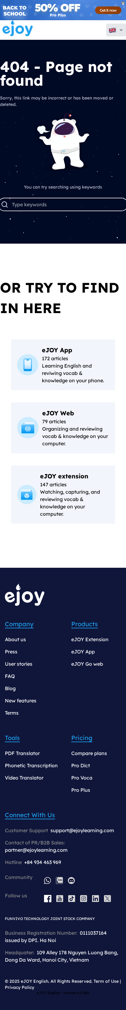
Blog (10, 688)
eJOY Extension (90, 639)
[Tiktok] (71, 898)
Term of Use (106, 981)
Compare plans (89, 753)
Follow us (16, 895)
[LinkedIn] (95, 898)
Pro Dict (80, 765)
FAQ (10, 676)
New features (20, 701)
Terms (12, 713)
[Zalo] (59, 880)
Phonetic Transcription (31, 765)
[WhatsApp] (47, 880)
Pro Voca (81, 778)
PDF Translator (22, 753)
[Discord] (71, 880)
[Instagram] (83, 898)
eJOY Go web (87, 664)
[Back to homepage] (17, 30)
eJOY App (83, 652)
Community (18, 877)
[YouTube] (59, 898)
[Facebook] (47, 898)
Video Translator (24, 778)
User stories (18, 664)
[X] (107, 898)
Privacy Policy (19, 987)
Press (11, 652)
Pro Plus (80, 790)
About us (15, 639)
